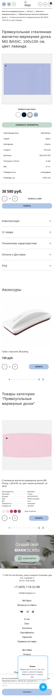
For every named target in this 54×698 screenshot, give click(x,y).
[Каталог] (4, 4)
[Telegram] (27, 612)
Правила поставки (27, 641)
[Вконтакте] (21, 612)
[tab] (9, 379)
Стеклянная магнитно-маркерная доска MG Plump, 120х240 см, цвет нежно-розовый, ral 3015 (24, 483)
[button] (45, 4)
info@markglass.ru (27, 593)
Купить (39, 367)
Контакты (27, 628)
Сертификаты (27, 632)
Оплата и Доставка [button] (13, 254)
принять (27, 692)
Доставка (27, 649)
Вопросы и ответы (27, 605)
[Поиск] (14, 4)
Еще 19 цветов (30, 511)
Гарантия (27, 637)
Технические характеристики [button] (19, 243)
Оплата (27, 654)
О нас (27, 619)
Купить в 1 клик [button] (35, 198)
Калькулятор (29, 558)
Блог (27, 623)
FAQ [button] (4, 265)
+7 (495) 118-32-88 (27, 587)
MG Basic (27, 600)
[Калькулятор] (9, 4)
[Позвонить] (40, 4)
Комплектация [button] (10, 221)
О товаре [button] (7, 232)
